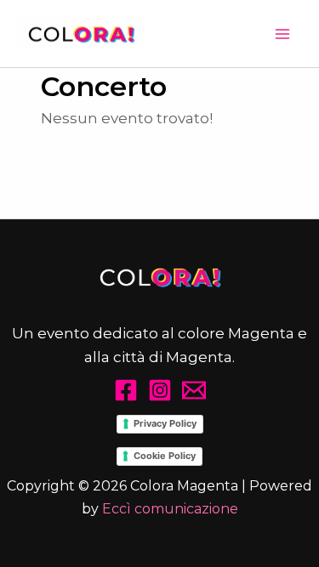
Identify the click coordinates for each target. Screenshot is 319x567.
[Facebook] (126, 390)
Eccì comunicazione (170, 509)
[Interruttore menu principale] (283, 34)
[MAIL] (194, 390)
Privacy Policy (165, 423)
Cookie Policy (165, 456)
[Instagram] (160, 390)
